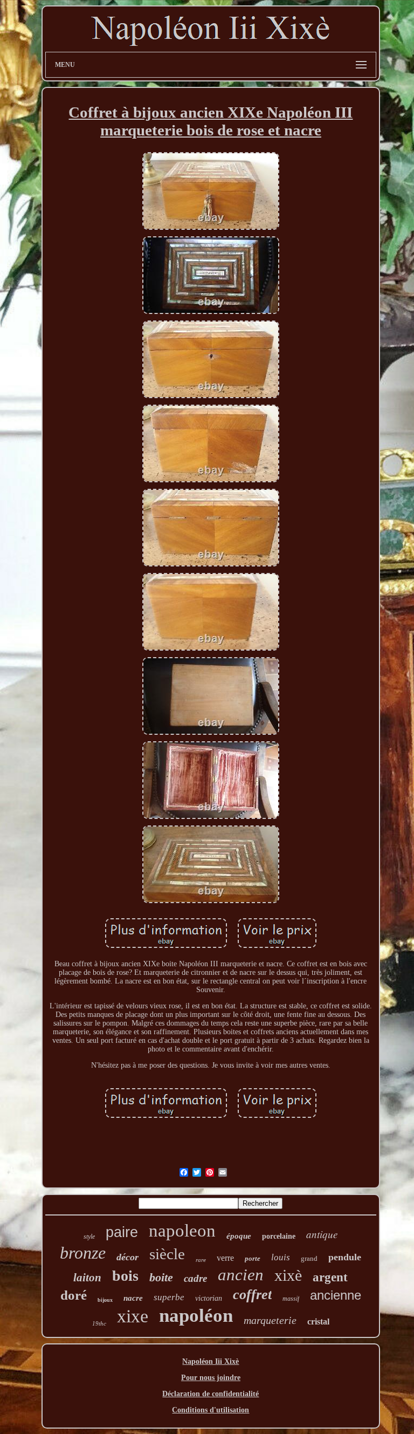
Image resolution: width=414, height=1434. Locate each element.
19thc (99, 1323)
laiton (87, 1277)
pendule (344, 1257)
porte (252, 1258)
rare (201, 1260)
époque (238, 1236)
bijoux (105, 1300)
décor (127, 1257)
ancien (241, 1274)
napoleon (182, 1230)
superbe (169, 1297)
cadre (195, 1278)
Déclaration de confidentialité (210, 1394)
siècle (167, 1253)
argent (330, 1277)
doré (73, 1295)
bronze (83, 1252)
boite (161, 1277)
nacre (133, 1298)
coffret (252, 1294)
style (89, 1236)
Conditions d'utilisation (210, 1410)
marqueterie (270, 1320)
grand (309, 1258)
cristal (318, 1321)
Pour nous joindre (210, 1378)
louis (280, 1257)
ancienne (335, 1295)
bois (125, 1275)
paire (122, 1232)
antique (321, 1234)
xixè (288, 1275)
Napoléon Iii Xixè (210, 1361)
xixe (132, 1316)
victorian (208, 1298)
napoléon (196, 1315)
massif (290, 1298)
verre (225, 1257)
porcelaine (278, 1236)
